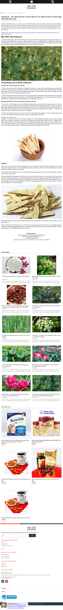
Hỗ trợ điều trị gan (5, 554)
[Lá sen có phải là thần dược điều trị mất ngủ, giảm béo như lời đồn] (16, 353)
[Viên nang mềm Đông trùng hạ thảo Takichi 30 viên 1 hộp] (47, 463)
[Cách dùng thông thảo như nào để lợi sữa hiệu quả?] (16, 265)
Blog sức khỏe (11, 13)
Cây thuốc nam (20, 13)
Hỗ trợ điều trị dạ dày (5, 558)
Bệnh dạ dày (4, 566)
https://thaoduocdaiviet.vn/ (34, 236)
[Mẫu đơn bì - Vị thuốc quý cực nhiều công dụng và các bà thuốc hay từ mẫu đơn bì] (16, 383)
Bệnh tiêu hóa (4, 564)
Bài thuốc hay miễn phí (7, 569)
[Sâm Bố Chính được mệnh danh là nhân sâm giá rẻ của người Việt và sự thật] (46, 353)
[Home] (31, 7)
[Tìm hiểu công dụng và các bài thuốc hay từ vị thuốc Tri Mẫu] (16, 324)
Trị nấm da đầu (4, 544)
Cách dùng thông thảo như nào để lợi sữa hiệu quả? (16, 276)
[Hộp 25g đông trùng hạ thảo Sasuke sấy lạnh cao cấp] (16, 501)
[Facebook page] (2, 581)
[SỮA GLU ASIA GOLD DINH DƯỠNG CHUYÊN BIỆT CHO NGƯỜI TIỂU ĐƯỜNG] (47, 424)
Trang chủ (4, 13)
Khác (2, 549)
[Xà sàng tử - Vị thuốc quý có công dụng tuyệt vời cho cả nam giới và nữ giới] (46, 324)
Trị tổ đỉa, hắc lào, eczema (6, 545)
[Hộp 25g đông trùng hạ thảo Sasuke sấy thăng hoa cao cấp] (16, 463)
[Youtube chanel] (6, 581)
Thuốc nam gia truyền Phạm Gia (9, 540)
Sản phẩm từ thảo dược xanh (9, 552)
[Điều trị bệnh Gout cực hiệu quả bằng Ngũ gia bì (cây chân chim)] (46, 265)
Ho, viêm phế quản (5, 556)
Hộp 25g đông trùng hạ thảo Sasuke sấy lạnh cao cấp (15, 517)
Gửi (32, 535)
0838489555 (7, 578)
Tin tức (3, 591)
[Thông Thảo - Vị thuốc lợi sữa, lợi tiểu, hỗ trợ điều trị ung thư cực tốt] (46, 294)
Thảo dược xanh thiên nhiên (8, 561)
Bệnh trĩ (2, 542)
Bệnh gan (3, 563)
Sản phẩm (3, 588)
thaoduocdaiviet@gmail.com (10, 577)
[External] (31, 597)
